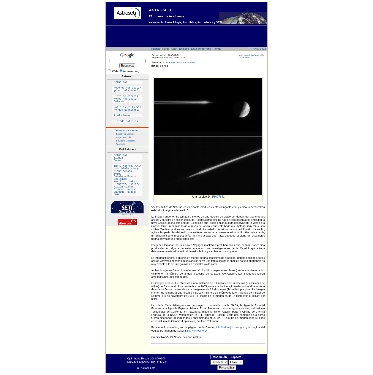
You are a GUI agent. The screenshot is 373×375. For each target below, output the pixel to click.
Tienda (127, 157)
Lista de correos (127, 96)
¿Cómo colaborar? (127, 90)
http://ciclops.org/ (197, 330)
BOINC (127, 173)
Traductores (127, 115)
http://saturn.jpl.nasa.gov (230, 327)
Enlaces (127, 101)
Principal (127, 82)
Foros (127, 160)
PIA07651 (218, 196)
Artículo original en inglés (251, 55)
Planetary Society (127, 184)
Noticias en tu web (127, 107)
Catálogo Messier (127, 176)
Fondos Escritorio (127, 109)
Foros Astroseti (127, 98)
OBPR (127, 194)
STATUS (251, 57)
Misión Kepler (127, 186)
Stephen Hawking (127, 189)
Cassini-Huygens (127, 192)
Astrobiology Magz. (127, 168)
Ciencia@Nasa (127, 171)
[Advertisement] (186, 37)
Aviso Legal (260, 48)
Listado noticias (127, 121)
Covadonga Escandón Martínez (179, 62)
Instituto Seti (127, 181)
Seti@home (127, 179)
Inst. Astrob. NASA (127, 166)
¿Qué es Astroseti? (127, 87)
